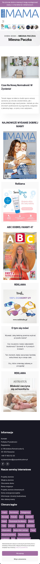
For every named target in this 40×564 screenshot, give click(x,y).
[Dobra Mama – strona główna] (20, 13)
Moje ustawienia (20, 559)
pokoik (14, 517)
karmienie (14, 512)
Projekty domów (7, 477)
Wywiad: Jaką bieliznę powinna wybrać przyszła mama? (20, 336)
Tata (4, 526)
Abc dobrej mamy (8, 499)
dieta (4, 521)
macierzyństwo (24, 539)
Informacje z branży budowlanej (13, 496)
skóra (31, 521)
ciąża (4, 512)
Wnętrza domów (7, 480)
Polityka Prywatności (9, 442)
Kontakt (4, 439)
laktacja (5, 539)
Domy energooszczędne (10, 493)
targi (33, 530)
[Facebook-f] (3, 464)
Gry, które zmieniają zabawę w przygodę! (20, 364)
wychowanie (24, 535)
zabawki (29, 517)
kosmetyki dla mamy (17, 521)
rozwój (5, 517)
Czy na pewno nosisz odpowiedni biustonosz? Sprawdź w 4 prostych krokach (20, 346)
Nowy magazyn (7, 486)
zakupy (12, 526)
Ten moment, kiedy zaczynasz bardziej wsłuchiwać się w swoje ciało (20, 356)
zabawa (21, 526)
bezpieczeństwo (8, 535)
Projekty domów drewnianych (12, 490)
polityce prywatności (21, 547)
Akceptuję (20, 553)
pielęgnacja (25, 512)
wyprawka (6, 530)
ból (13, 539)
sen (21, 517)
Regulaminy (5, 445)
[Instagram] (7, 464)
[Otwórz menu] (3, 21)
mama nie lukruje (21, 530)
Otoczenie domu (7, 483)
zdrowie (30, 526)
